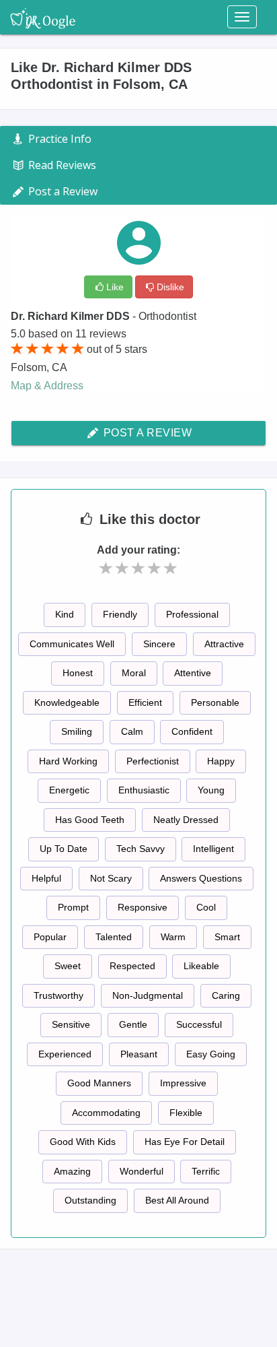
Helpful (46, 878)
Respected (132, 965)
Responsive (142, 907)
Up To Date (63, 848)
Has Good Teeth (89, 819)
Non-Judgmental (147, 995)
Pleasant (138, 1054)
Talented (113, 936)
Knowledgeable (67, 702)
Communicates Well (72, 643)
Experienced (64, 1054)
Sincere (159, 643)
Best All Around (177, 1200)
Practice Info (58, 138)
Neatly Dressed (186, 819)
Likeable (201, 965)
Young (211, 790)
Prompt (73, 907)
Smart (227, 936)
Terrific (206, 1171)
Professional (192, 614)
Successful (199, 1024)
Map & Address (47, 385)
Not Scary (111, 878)
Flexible (185, 1112)
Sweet (67, 965)
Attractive (224, 643)
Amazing (72, 1171)
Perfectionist (152, 761)
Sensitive (71, 1024)
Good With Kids (83, 1141)
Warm (173, 936)
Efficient (145, 702)
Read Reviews (61, 165)
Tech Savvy (140, 848)
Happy (221, 761)
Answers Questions (201, 878)
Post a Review (146, 432)
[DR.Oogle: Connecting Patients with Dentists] (42, 17)
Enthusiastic (143, 790)
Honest (78, 672)
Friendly (120, 614)
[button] (106, 568)
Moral (134, 672)
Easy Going (210, 1054)
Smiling (76, 731)
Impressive (183, 1083)
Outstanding (90, 1200)
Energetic (69, 790)
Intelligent (213, 848)
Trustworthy (58, 995)
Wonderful (141, 1171)
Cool (206, 907)
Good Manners (99, 1083)
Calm (132, 731)
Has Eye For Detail (185, 1141)
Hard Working (68, 761)
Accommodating (106, 1112)
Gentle (133, 1024)
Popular (50, 936)
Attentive (192, 672)
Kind (64, 614)
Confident (191, 731)
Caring (226, 995)
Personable (215, 702)
